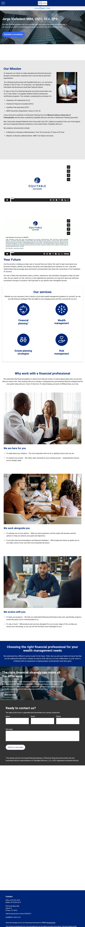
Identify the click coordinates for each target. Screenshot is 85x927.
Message (9, 729)
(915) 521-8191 (15, 900)
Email (33, 716)
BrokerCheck (51, 922)
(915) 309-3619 (16, 902)
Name (8, 716)
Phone (58, 716)
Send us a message (15, 747)
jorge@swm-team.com (13, 917)
